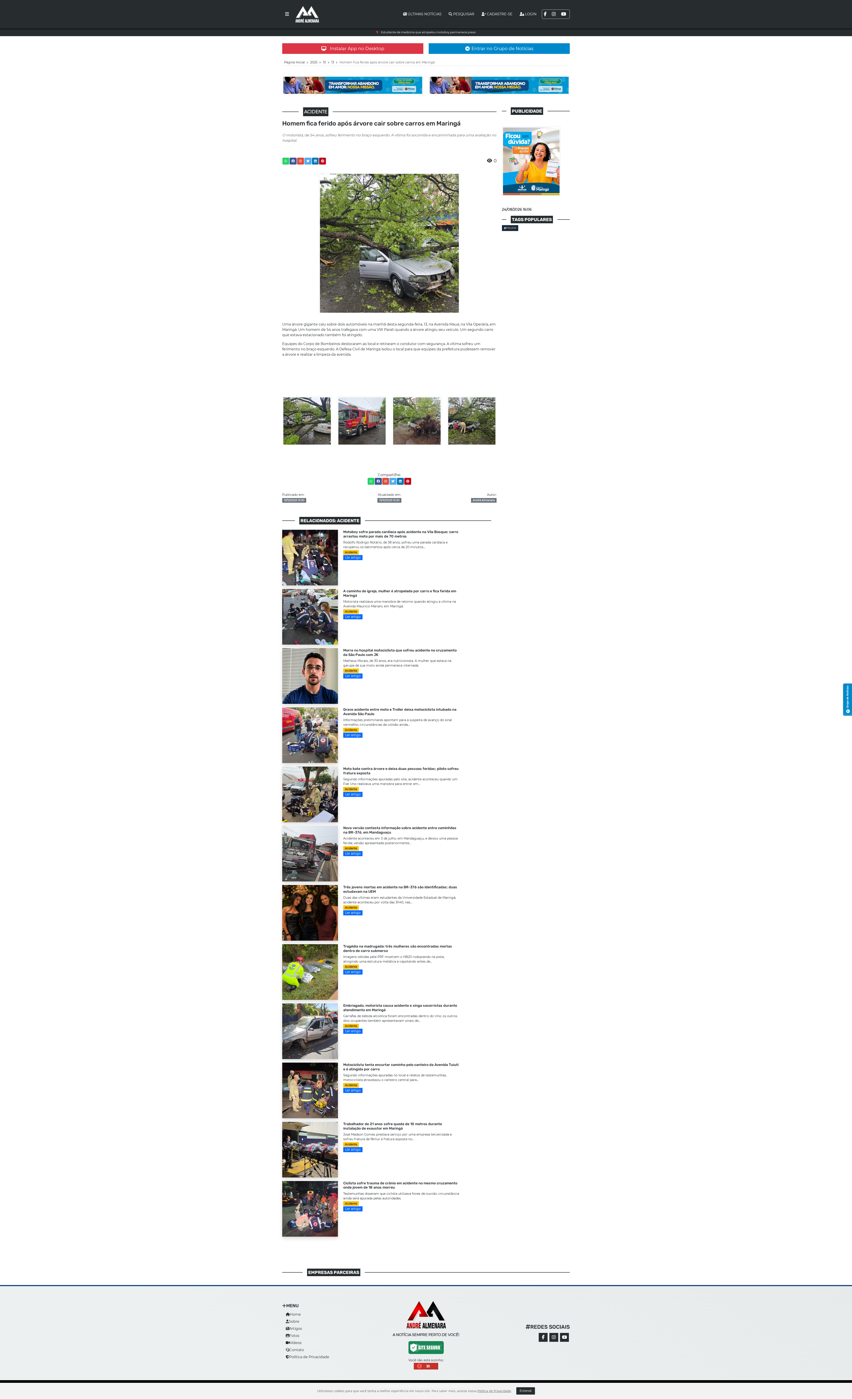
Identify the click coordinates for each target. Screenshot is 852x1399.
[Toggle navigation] (287, 14)
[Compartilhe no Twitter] (308, 161)
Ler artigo (353, 557)
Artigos (295, 1328)
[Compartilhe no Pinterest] (322, 161)
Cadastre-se (500, 14)
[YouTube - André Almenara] (564, 1337)
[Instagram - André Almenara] (553, 1337)
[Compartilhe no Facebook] (293, 161)
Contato (296, 1350)
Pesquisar (463, 14)
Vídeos (296, 1343)
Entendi (526, 1391)
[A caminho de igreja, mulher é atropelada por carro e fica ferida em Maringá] (310, 616)
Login (530, 14)
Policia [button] (511, 228)
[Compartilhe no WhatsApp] (285, 161)
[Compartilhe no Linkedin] (315, 161)
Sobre (294, 1321)
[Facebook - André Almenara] (543, 1337)
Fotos (294, 1336)
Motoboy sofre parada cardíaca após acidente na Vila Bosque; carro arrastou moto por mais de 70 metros (428, 32)
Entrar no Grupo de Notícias (502, 48)
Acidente (351, 552)
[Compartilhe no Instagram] (300, 161)
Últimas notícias (425, 14)
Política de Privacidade (309, 1357)
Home (295, 1314)
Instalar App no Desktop (357, 48)
